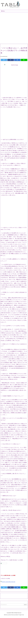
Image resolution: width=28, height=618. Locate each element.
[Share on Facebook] (10, 60)
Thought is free (21, 614)
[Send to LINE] (24, 60)
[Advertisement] (14, 27)
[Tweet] (4, 60)
